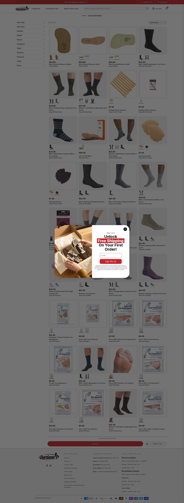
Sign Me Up (110, 261)
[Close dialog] (125, 229)
